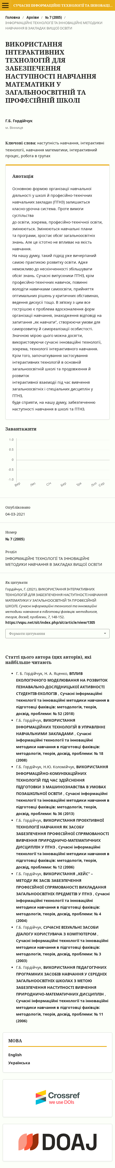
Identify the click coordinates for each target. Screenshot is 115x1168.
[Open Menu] (5, 5)
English (15, 1054)
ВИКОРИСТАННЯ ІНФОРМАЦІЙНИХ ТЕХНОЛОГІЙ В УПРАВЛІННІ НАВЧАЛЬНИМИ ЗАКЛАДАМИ (60, 727)
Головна (12, 17)
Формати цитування (27, 633)
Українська (19, 1062)
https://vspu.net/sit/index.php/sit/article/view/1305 (50, 622)
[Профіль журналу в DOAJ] (57, 1143)
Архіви (32, 17)
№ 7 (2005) (53, 17)
